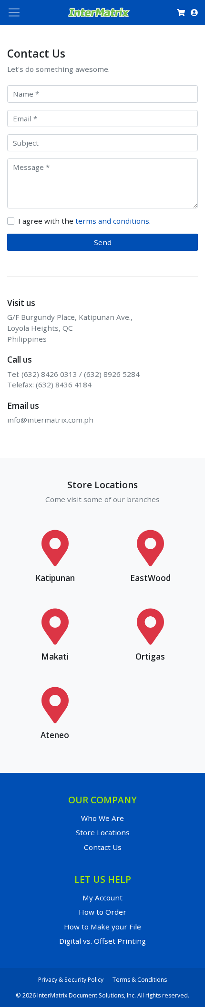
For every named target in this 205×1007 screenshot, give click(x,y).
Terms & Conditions (140, 980)
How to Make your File (102, 926)
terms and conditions (112, 221)
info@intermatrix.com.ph (50, 420)
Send (103, 242)
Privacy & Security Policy (70, 980)
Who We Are (102, 818)
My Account (102, 897)
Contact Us (103, 847)
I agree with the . (84, 221)
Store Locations (103, 832)
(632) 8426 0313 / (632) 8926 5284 (80, 374)
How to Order (102, 912)
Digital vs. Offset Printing (102, 941)
